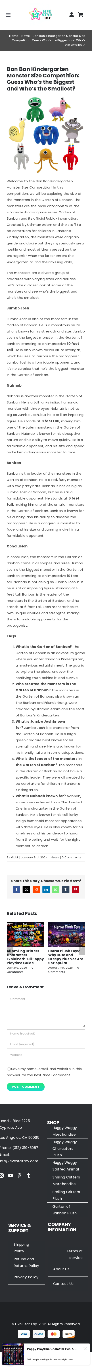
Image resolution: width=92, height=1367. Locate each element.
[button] (10, 950)
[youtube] (10, 1179)
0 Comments (71, 857)
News (25, 36)
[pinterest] (19, 1179)
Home (13, 36)
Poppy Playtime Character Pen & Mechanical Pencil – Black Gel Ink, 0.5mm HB (53, 1349)
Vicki (14, 857)
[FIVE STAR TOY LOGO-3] (40, 5)
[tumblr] (28, 1179)
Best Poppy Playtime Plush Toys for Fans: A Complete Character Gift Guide (66, 959)
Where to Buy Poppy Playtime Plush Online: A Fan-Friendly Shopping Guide (24, 959)
